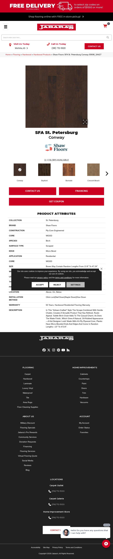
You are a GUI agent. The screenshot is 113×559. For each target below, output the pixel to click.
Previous (6, 169)
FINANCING (81, 191)
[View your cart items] (105, 26)
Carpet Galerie (56, 498)
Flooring (16, 54)
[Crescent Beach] (93, 170)
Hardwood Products (42, 54)
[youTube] (63, 350)
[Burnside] (69, 170)
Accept (40, 285)
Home (8, 54)
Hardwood (26, 54)
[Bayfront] (44, 170)
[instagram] (54, 350)
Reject (57, 285)
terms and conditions (63, 278)
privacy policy (42, 278)
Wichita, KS (20, 48)
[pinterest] (58, 350)
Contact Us (32, 191)
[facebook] (44, 350)
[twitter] (49, 350)
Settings (75, 285)
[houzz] (68, 350)
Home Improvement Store (56, 512)
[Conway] (20, 170)
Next (107, 169)
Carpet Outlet (56, 485)
